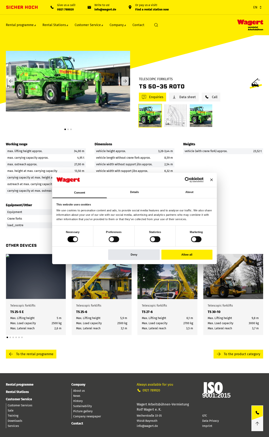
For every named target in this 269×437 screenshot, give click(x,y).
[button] (65, 129)
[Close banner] (211, 180)
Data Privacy (210, 421)
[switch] (114, 239)
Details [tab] (134, 192)
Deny (134, 254)
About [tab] (189, 192)
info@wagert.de (105, 9)
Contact (138, 25)
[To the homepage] (250, 25)
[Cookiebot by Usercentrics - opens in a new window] (187, 180)
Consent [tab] (79, 192)
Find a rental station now (152, 9)
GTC (204, 415)
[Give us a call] (257, 412)
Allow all (186, 254)
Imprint (207, 426)
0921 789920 (65, 9)
